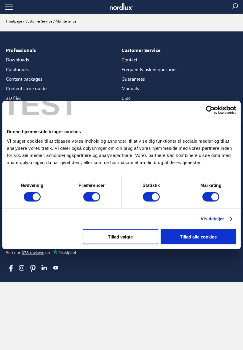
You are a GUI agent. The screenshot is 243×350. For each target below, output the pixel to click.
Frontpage (14, 21)
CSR (126, 98)
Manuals (130, 88)
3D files (13, 98)
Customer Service (38, 21)
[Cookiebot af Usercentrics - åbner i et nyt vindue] (210, 110)
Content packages (24, 79)
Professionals (21, 50)
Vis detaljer (212, 218)
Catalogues (17, 69)
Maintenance (65, 21)
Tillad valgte (120, 236)
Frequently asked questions (150, 69)
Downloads (17, 59)
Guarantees (133, 79)
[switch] (91, 197)
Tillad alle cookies (198, 236)
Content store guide (26, 88)
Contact (129, 59)
